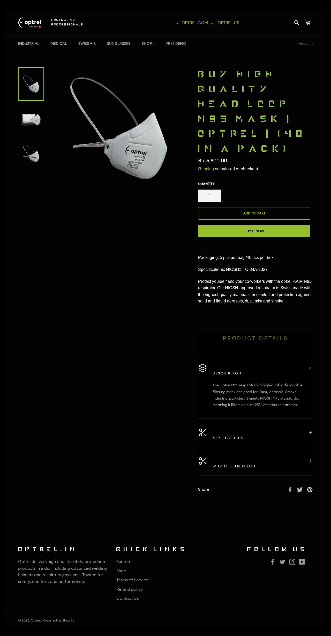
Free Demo (176, 43)
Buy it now (254, 231)
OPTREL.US (226, 22)
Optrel (36, 620)
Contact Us (127, 598)
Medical (59, 43)
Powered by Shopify (58, 620)
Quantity (206, 184)
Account (306, 43)
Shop (147, 43)
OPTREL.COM (193, 22)
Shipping (206, 168)
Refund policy (129, 589)
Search (123, 561)
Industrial (28, 43)
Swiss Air (87, 43)
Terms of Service (132, 579)
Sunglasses (118, 43)
